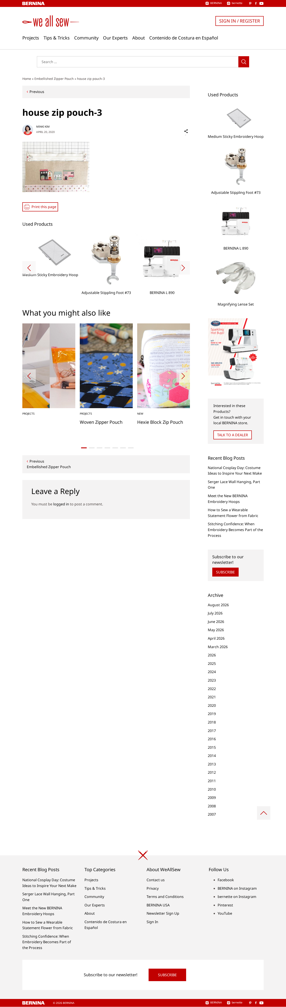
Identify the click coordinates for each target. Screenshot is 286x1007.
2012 (212, 772)
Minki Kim (43, 126)
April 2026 (216, 638)
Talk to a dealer (232, 434)
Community (86, 38)
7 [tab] (131, 447)
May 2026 (216, 629)
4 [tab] (107, 447)
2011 (212, 780)
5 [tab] (115, 447)
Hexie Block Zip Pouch (160, 422)
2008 (212, 806)
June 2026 (216, 621)
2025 (212, 663)
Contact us (156, 879)
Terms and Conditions (165, 896)
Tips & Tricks (57, 38)
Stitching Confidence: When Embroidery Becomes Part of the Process (235, 529)
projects (28, 414)
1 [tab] (84, 447)
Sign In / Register (239, 21)
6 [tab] (123, 447)
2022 (212, 688)
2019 (212, 713)
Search (243, 61)
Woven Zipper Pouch (101, 422)
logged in (61, 504)
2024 (212, 671)
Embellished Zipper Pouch (54, 79)
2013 (212, 764)
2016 (212, 738)
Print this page (44, 206)
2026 (212, 655)
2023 (212, 680)
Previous (36, 91)
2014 (212, 755)
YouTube (225, 913)
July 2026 (215, 613)
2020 (212, 705)
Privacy (153, 888)
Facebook (226, 879)
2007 (212, 814)
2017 (212, 730)
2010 (212, 789)
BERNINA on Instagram (237, 888)
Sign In (152, 921)
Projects (30, 38)
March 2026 (218, 646)
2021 (212, 697)
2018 (212, 722)
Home (26, 79)
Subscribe (225, 572)
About (138, 38)
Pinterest (225, 905)
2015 (212, 747)
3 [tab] (99, 447)
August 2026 (218, 604)
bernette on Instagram (237, 896)
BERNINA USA (158, 905)
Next (183, 268)
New (140, 414)
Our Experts (115, 38)
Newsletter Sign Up (163, 913)
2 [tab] (92, 447)
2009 (212, 797)
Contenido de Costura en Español (183, 38)
